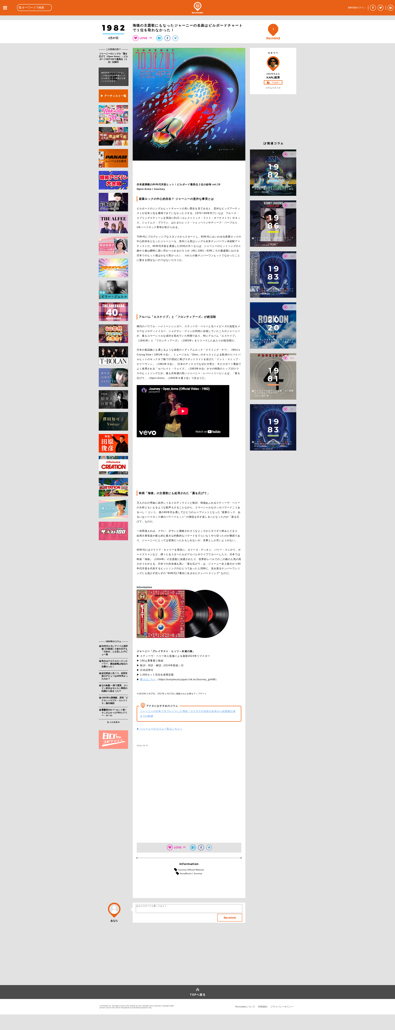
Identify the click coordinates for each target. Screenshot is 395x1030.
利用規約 (262, 1006)
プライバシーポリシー (282, 1006)
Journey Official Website (191, 869)
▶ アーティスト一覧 (113, 95)
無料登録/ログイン (357, 7)
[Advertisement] (113, 591)
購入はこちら (148, 679)
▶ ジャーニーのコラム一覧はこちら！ (160, 729)
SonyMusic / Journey (191, 873)
